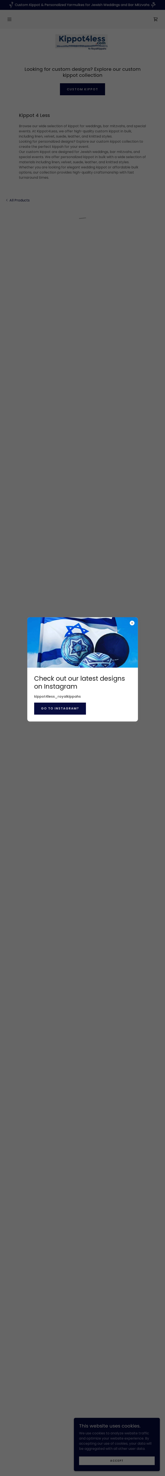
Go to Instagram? (60, 708)
